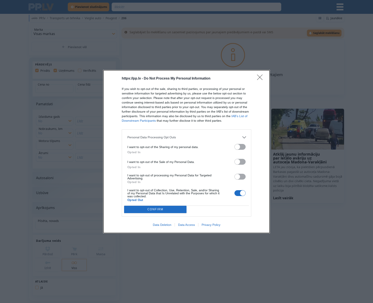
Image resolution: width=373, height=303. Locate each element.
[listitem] (186, 137)
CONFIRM (155, 209)
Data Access (186, 224)
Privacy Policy (211, 224)
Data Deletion (162, 224)
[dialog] (186, 151)
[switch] (240, 147)
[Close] (261, 79)
